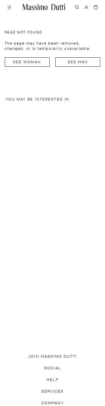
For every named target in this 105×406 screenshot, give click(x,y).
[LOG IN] (86, 6)
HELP (52, 380)
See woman (27, 62)
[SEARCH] (77, 6)
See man (78, 62)
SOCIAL (52, 368)
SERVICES (52, 391)
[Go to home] (44, 7)
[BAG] (95, 6)
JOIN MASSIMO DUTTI (52, 357)
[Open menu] (9, 6)
